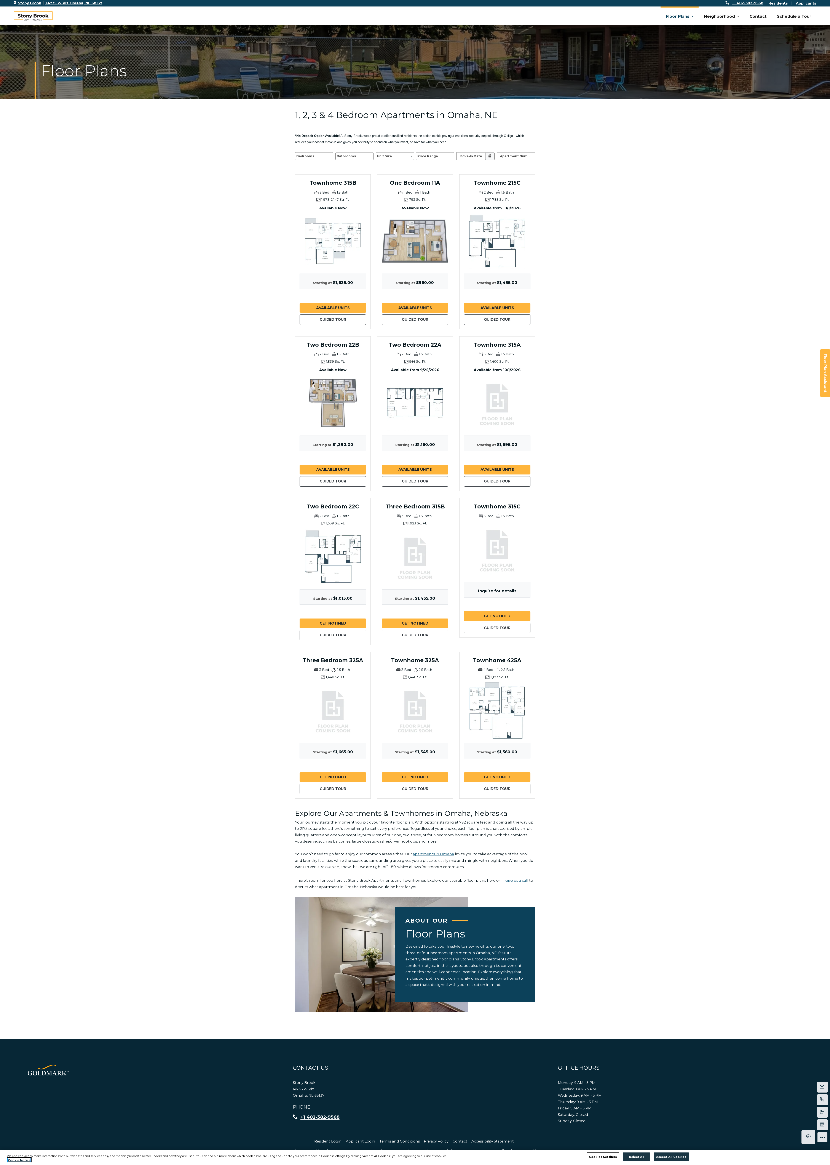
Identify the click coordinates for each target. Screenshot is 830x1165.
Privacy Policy (436, 1141)
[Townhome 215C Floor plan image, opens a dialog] (497, 241)
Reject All (636, 1157)
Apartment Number (516, 156)
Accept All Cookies (671, 1157)
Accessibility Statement (492, 1141)
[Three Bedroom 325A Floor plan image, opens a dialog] (333, 710)
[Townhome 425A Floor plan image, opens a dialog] (497, 710)
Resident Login (328, 1141)
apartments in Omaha (433, 854)
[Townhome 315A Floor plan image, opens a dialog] (497, 403)
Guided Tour (343, 319)
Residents (778, 3)
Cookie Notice (19, 1160)
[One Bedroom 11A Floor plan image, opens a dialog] (415, 241)
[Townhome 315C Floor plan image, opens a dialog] (497, 549)
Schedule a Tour (794, 16)
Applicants (806, 3)
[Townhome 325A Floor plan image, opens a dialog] (415, 710)
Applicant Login (360, 1141)
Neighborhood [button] (720, 16)
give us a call (516, 880)
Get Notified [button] (343, 623)
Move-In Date (471, 156)
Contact (758, 16)
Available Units (341, 307)
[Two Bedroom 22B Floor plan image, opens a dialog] (333, 403)
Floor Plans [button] (678, 16)
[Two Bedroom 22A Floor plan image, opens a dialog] (415, 403)
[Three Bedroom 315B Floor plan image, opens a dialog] (415, 557)
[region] (415, 1157)
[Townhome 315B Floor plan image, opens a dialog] (333, 241)
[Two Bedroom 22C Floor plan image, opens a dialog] (333, 557)
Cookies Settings (603, 1157)
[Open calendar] (490, 156)
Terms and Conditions (399, 1141)
